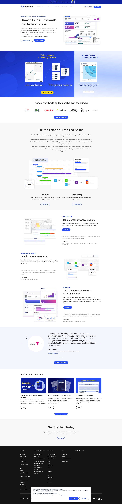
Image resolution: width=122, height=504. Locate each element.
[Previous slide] (22, 344)
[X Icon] (96, 499)
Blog (49, 461)
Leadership (50, 477)
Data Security (23, 461)
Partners (49, 482)
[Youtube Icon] (94, 499)
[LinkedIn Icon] (99, 499)
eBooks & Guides (52, 456)
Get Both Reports (47, 92)
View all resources (61, 413)
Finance (21, 470)
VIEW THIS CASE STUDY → (52, 353)
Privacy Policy (61, 494)
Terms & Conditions (66, 458)
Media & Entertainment (25, 489)
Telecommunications (24, 486)
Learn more (45, 204)
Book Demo (61, 438)
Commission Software (39, 461)
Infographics (50, 465)
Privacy (63, 456)
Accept (74, 498)
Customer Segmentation (39, 458)
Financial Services (24, 480)
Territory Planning (38, 454)
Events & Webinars (52, 458)
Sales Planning (23, 456)
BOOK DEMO (39, 40)
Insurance (22, 484)
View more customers (61, 117)
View (23, 407)
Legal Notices (65, 461)
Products (49, 6)
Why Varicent (40, 6)
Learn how (66, 229)
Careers (49, 479)
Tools (49, 463)
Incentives (22, 454)
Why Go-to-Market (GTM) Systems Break (60, 395)
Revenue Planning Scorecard (84, 395)
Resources (65, 6)
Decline (84, 498)
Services (50, 468)
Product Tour (88, 6)
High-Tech (22, 482)
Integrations (22, 458)
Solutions (56, 6)
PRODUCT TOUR (27, 40)
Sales (21, 468)
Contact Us (64, 454)
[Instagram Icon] (101, 499)
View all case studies (61, 362)
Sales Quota (36, 456)
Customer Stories (52, 454)
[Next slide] (100, 344)
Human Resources (24, 472)
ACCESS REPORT (88, 91)
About (71, 6)
